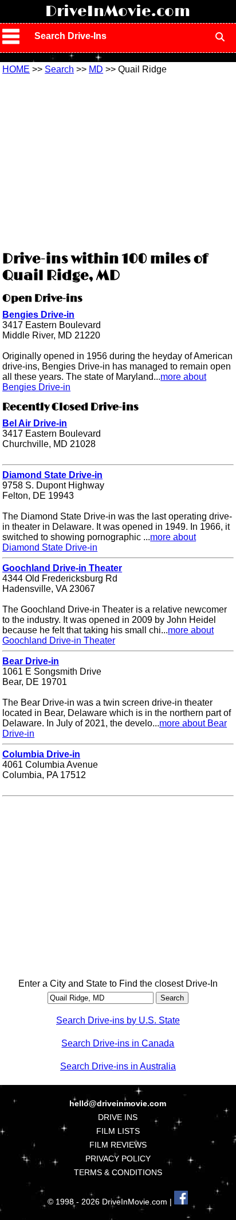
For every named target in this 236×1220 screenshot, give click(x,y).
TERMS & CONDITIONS (118, 1172)
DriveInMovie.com (117, 11)
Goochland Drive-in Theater (62, 568)
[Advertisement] (118, 160)
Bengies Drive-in (38, 315)
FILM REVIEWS (118, 1144)
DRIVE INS (117, 1117)
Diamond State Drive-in (52, 475)
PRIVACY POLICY (118, 1158)
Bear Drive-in (30, 661)
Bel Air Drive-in (34, 423)
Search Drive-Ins (70, 36)
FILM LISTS (118, 1131)
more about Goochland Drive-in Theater (108, 635)
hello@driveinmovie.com (117, 1103)
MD (96, 69)
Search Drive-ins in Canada (117, 1043)
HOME (16, 69)
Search (59, 69)
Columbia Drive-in (41, 754)
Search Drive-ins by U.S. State (118, 1020)
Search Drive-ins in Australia (118, 1066)
